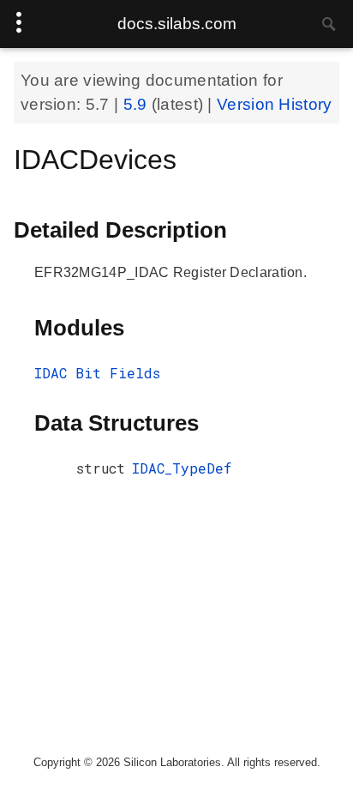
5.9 (137, 104)
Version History (274, 104)
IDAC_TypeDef (181, 468)
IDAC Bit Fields (97, 373)
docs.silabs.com (176, 24)
